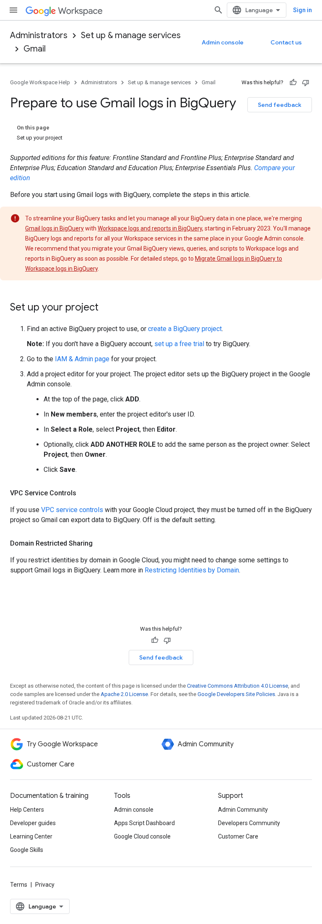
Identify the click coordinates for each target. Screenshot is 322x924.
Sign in (302, 10)
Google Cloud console (142, 836)
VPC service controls (72, 510)
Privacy (45, 884)
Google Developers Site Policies (236, 694)
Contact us (286, 42)
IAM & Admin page (82, 359)
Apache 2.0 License (124, 694)
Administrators (39, 35)
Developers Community (249, 823)
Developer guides (33, 823)
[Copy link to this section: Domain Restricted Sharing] (101, 543)
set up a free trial (179, 344)
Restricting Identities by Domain (192, 570)
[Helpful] (293, 82)
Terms (18, 884)
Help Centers (27, 809)
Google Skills (26, 849)
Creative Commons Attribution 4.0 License (237, 686)
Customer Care (238, 836)
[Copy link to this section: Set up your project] (107, 308)
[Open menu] (13, 10)
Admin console (223, 42)
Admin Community (243, 809)
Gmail (34, 49)
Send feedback (279, 105)
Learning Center (31, 836)
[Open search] (218, 10)
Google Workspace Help (40, 82)
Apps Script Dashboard (144, 823)
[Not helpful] (305, 82)
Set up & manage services (131, 35)
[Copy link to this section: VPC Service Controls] (84, 493)
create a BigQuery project (185, 329)
